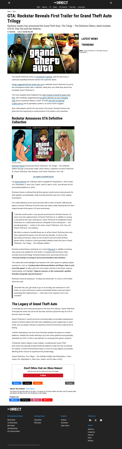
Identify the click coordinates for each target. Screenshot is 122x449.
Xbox (14, 11)
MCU (38, 7)
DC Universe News (13, 431)
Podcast (63, 420)
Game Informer (20, 182)
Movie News (11, 420)
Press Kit (91, 435)
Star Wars (72, 7)
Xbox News (38, 420)
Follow (15, 400)
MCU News (11, 425)
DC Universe (63, 7)
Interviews (81, 7)
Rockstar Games (18, 166)
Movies (44, 7)
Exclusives (64, 422)
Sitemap (90, 440)
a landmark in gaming (44, 77)
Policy (90, 437)
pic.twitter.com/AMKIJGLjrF (43, 177)
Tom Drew (12, 32)
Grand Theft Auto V (90, 50)
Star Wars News (12, 428)
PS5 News (37, 422)
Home (9, 11)
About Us (91, 429)
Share (17, 383)
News (55, 7)
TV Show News (12, 422)
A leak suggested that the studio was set (27, 84)
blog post (51, 249)
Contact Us (91, 432)
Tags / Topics (65, 425)
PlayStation (83, 52)
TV (50, 7)
